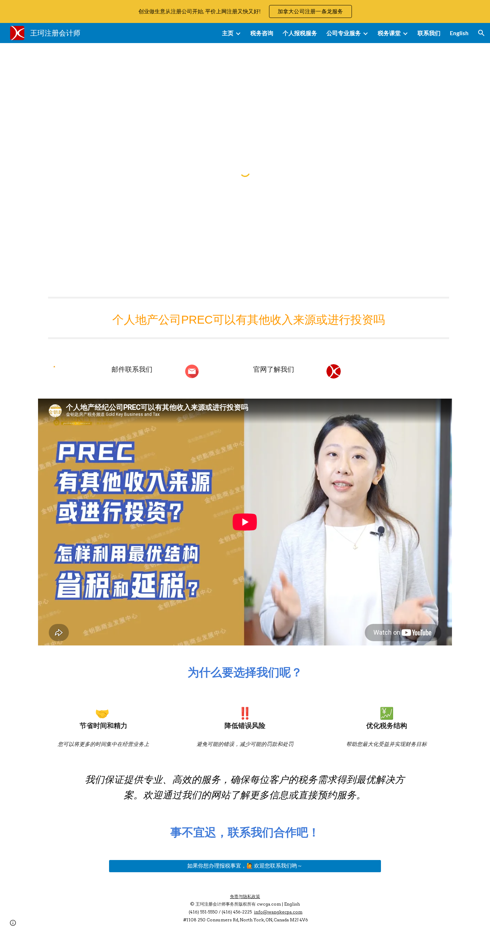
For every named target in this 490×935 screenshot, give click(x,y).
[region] (245, 11)
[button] (481, 33)
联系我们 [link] (429, 32)
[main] (245, 318)
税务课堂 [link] (389, 32)
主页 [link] (228, 32)
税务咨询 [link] (261, 32)
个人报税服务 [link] (300, 32)
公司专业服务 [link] (343, 32)
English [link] (459, 32)
